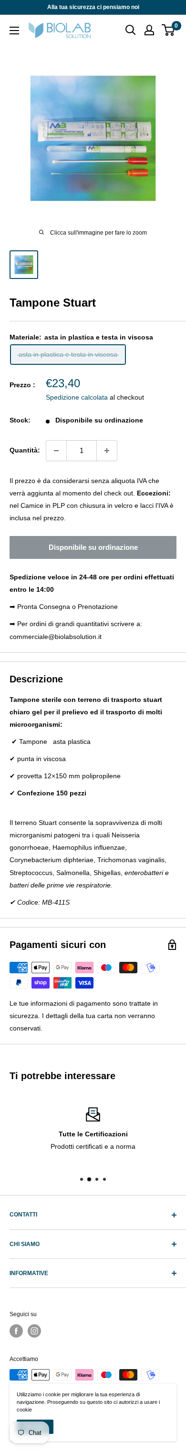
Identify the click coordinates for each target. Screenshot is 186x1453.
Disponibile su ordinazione (93, 547)
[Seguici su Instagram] (34, 1331)
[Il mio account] (149, 30)
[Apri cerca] (130, 30)
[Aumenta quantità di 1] (107, 451)
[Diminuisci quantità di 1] (56, 451)
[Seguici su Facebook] (16, 1331)
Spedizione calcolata (77, 397)
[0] (169, 30)
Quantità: (25, 450)
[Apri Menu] (14, 30)
